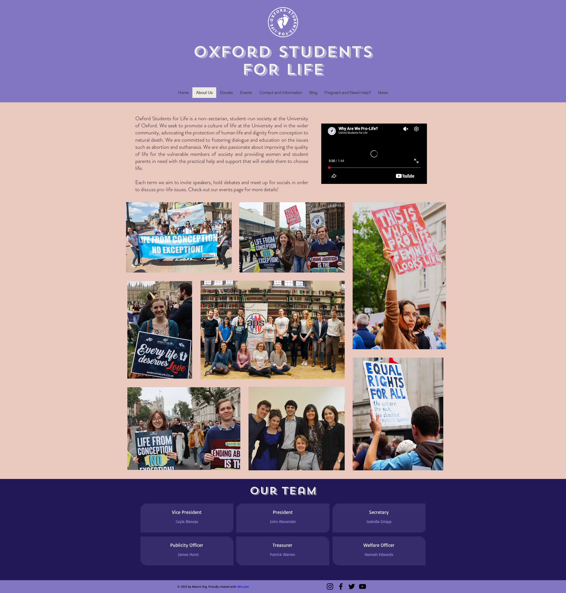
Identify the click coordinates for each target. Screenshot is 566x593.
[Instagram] (330, 586)
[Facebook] (341, 586)
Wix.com (243, 586)
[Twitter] (351, 586)
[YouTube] (362, 586)
